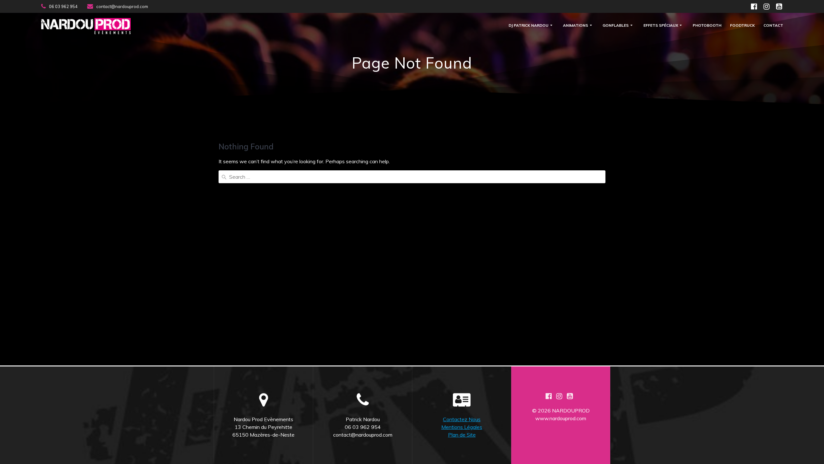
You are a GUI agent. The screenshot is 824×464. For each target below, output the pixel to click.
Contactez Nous (462, 419)
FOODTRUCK (742, 26)
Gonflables (616, 26)
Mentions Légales (461, 427)
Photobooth (707, 26)
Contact (773, 26)
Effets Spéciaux (660, 26)
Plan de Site (462, 434)
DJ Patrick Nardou (528, 26)
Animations (575, 26)
